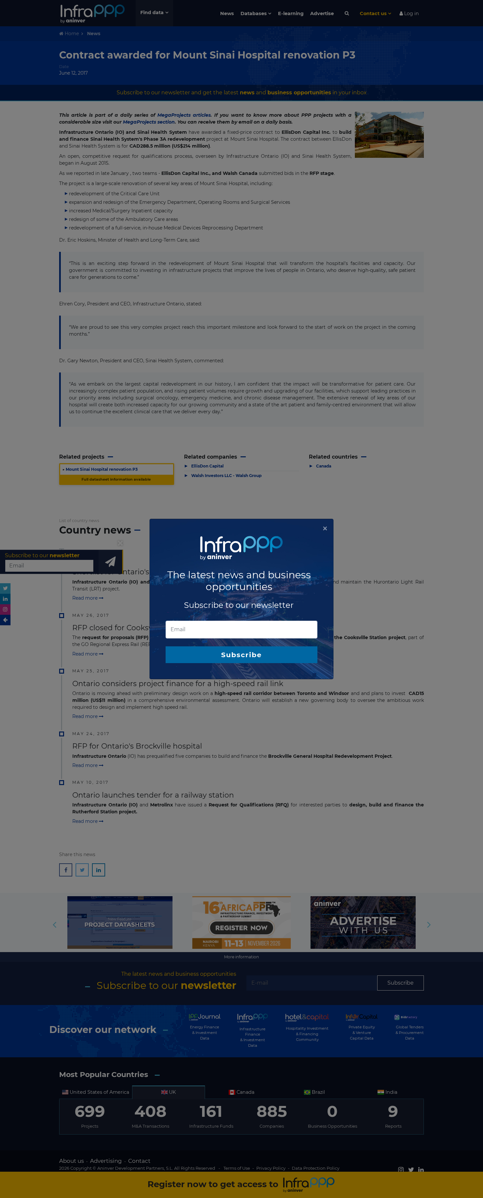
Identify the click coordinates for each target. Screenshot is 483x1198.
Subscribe (241, 655)
